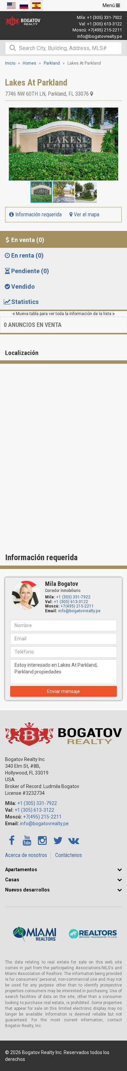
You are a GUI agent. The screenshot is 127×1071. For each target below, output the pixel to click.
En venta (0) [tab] (27, 239)
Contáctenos (68, 855)
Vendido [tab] (23, 286)
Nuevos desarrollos (27, 889)
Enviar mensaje (63, 691)
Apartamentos (21, 869)
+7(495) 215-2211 (105, 29)
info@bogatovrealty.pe (99, 36)
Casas (12, 879)
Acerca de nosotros (26, 855)
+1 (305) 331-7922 (104, 17)
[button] (115, 113)
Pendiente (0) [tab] (30, 271)
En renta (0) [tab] (27, 255)
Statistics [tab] (25, 301)
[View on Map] (91, 94)
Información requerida (38, 214)
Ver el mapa (85, 214)
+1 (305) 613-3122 (104, 23)
